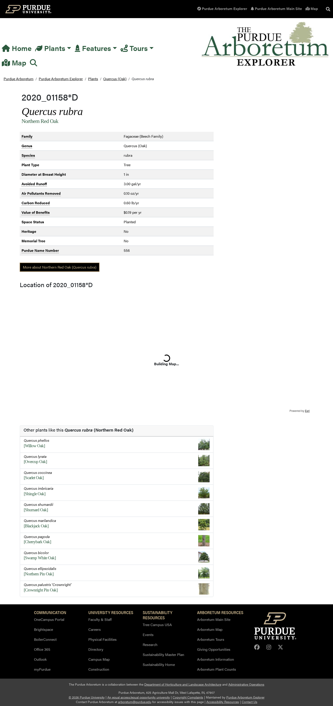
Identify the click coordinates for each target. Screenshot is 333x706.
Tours (138, 48)
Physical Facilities (102, 639)
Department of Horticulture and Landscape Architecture (182, 684)
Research (150, 644)
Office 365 (42, 649)
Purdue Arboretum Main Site (278, 8)
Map (314, 8)
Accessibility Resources (222, 702)
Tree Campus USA (157, 624)
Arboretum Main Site (213, 619)
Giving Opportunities (213, 649)
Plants (53, 48)
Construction (98, 669)
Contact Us (249, 702)
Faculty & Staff (100, 619)
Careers (94, 629)
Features (95, 48)
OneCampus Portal (49, 619)
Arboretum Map (209, 629)
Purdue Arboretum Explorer (224, 8)
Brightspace (43, 629)
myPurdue (42, 669)
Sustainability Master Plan (163, 654)
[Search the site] (328, 9)
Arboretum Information (215, 659)
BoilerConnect (45, 639)
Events (148, 634)
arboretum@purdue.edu (134, 702)
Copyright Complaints (188, 697)
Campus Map (99, 659)
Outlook (40, 659)
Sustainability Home (159, 664)
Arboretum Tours (210, 639)
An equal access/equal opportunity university (138, 697)
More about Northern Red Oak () (59, 267)
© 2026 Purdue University (87, 697)
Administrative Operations (246, 684)
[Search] (33, 62)
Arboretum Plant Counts (216, 669)
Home (20, 48)
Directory (95, 649)
